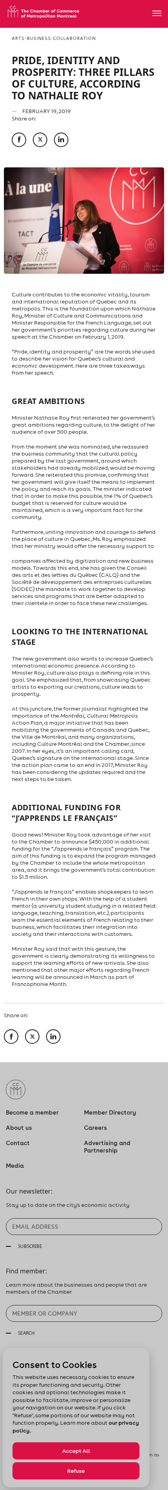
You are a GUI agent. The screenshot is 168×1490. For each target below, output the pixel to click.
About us (19, 1127)
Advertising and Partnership (107, 1146)
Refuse (76, 1470)
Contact (18, 1143)
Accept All (76, 1450)
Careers (95, 1127)
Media (15, 1165)
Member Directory (110, 1112)
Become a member (32, 1112)
